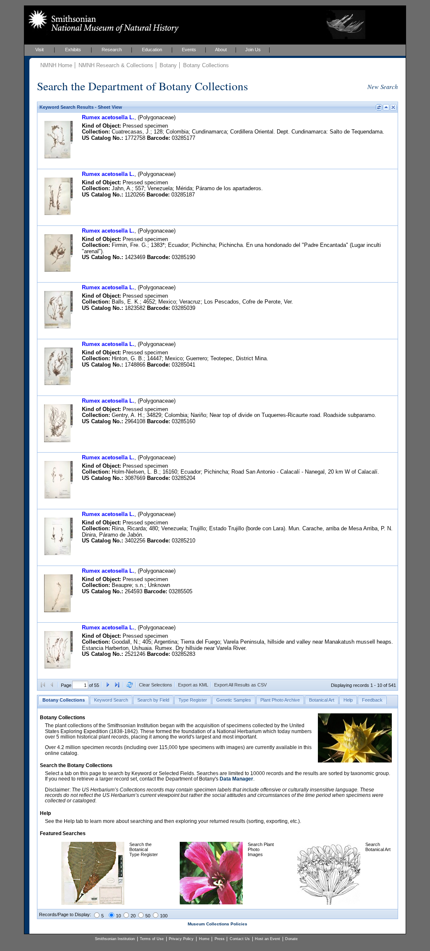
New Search (382, 86)
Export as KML (193, 684)
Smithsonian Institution (115, 939)
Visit (39, 49)
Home (204, 939)
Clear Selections (155, 684)
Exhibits (73, 49)
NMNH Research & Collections (116, 65)
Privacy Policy (181, 939)
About (221, 49)
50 (147, 915)
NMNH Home (56, 65)
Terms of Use (152, 939)
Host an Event (267, 939)
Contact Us (240, 939)
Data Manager (236, 779)
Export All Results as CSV (240, 684)
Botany (168, 65)
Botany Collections (206, 65)
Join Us (253, 49)
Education (152, 49)
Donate (291, 939)
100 (164, 915)
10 (118, 915)
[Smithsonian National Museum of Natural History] (101, 21)
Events (189, 49)
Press (220, 939)
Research (112, 49)
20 (133, 915)
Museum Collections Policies (217, 924)
